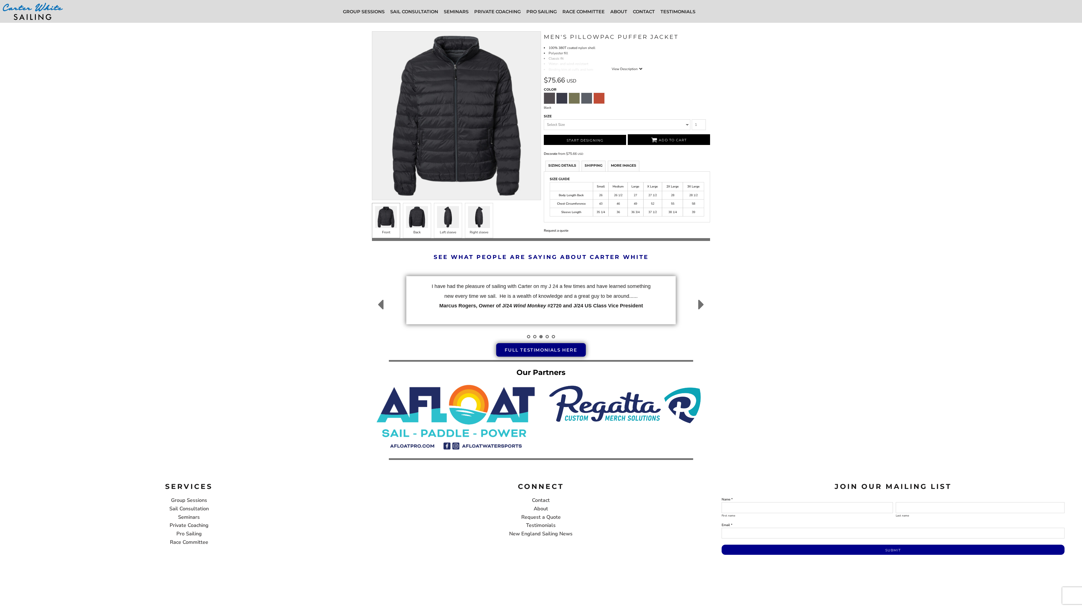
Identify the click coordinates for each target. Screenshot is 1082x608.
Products (391, 25)
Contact (541, 500)
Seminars (189, 517)
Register (1033, 11)
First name (728, 516)
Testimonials (541, 525)
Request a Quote (541, 517)
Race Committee (189, 542)
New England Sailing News (541, 533)
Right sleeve (479, 232)
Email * (727, 525)
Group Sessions (189, 500)
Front (386, 232)
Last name (902, 516)
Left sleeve (448, 232)
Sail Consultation (189, 508)
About (541, 508)
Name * (727, 499)
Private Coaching (189, 525)
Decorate (550, 153)
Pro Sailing (189, 533)
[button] (455, 416)
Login (1010, 11)
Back (417, 232)
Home (376, 25)
